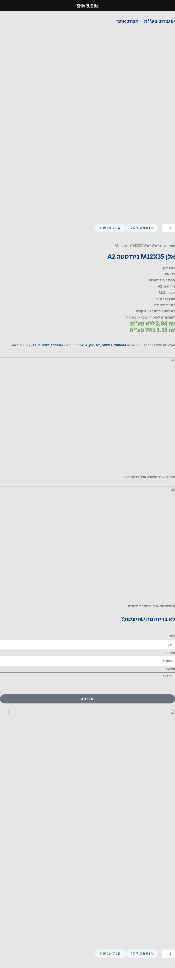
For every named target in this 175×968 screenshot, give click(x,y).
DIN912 (107, 345)
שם (172, 636)
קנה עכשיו (110, 228)
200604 (120, 345)
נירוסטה (81, 345)
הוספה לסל (142, 228)
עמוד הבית (167, 245)
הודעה (170, 669)
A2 (98, 345)
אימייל (170, 652)
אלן (154, 245)
